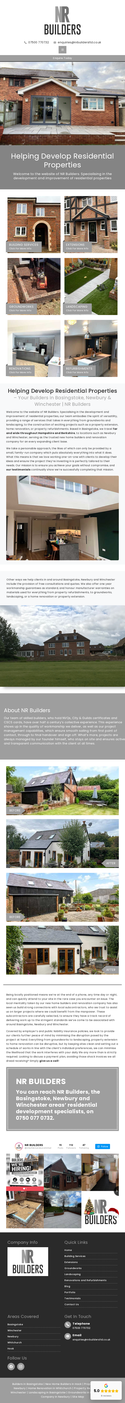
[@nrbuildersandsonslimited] (19, 1146)
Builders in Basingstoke (27, 1384)
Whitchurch (14, 1342)
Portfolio (70, 1292)
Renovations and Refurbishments (85, 1280)
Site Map (78, 1397)
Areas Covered (23, 1316)
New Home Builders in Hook (63, 1384)
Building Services (75, 1256)
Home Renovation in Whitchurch (50, 1388)
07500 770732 (38, 42)
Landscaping (72, 1274)
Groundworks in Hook (82, 1392)
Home (68, 1250)
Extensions (71, 1262)
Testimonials (72, 1298)
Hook (10, 1348)
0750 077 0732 (34, 1118)
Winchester (14, 1330)
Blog (67, 1286)
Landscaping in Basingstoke (47, 1392)
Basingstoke (15, 1324)
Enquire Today (62, 58)
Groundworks (73, 1268)
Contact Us (71, 1304)
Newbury (13, 1336)
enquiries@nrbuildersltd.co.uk (79, 42)
